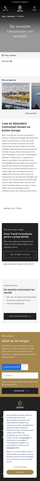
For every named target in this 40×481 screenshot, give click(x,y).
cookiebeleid (10, 448)
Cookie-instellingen (20, 467)
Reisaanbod (11, 16)
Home (4, 16)
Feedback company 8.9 (21, 2)
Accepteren (20, 472)
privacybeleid (25, 438)
